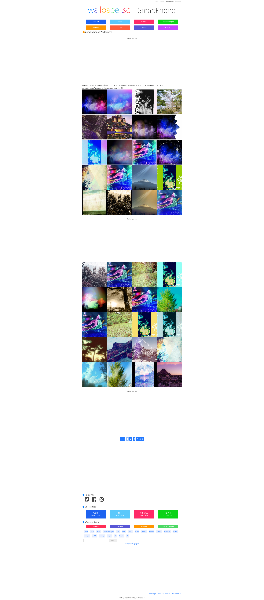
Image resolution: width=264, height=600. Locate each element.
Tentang (160, 594)
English (162, 1)
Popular (96, 22)
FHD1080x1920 (120, 514)
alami (175, 532)
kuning (102, 536)
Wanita (144, 22)
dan (92, 532)
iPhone (96, 27)
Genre (120, 22)
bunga (87, 536)
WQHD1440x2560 (96, 514)
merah (151, 532)
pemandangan (109, 532)
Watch (144, 27)
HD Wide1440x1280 (168, 514)
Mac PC (168, 27)
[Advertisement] (132, 58)
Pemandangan (168, 22)
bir (118, 532)
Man (98, 532)
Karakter (120, 526)
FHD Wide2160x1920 (144, 514)
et (115, 536)
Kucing (144, 526)
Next (139, 439)
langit (121, 536)
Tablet (120, 27)
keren (144, 532)
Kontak (167, 594)
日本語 (156, 1)
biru (123, 532)
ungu (109, 536)
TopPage (152, 594)
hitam (159, 532)
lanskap (167, 532)
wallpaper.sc (176, 594)
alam (137, 532)
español (178, 1)
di (127, 536)
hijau (130, 532)
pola (86, 532)
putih (94, 536)
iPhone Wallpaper (132, 544)
